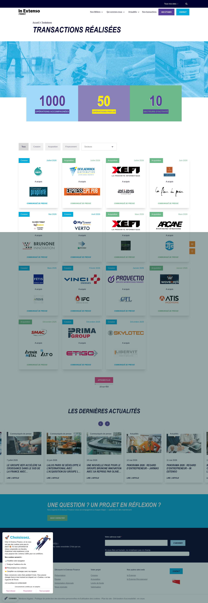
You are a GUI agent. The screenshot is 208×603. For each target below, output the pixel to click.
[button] (186, 4)
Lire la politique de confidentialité (15, 583)
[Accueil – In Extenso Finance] (29, 12)
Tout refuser (10, 591)
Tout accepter (44, 591)
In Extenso (131, 575)
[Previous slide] (100, 423)
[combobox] (96, 147)
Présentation (60, 575)
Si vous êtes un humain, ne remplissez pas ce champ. (128, 550)
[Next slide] (107, 423)
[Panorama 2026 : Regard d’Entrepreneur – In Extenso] (184, 455)
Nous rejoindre (61, 587)
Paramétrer (27, 591)
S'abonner (177, 543)
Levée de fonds (97, 583)
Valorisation (96, 587)
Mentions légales (26, 599)
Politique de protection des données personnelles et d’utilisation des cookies (67, 599)
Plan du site (107, 599)
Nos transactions (149, 12)
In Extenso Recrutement (137, 579)
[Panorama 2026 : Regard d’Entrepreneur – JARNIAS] (144, 455)
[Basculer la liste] (112, 147)
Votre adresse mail (113, 537)
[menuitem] (192, 244)
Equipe (58, 579)
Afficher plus (104, 380)
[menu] (192, 247)
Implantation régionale (64, 583)
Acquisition (95, 579)
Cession (94, 575)
